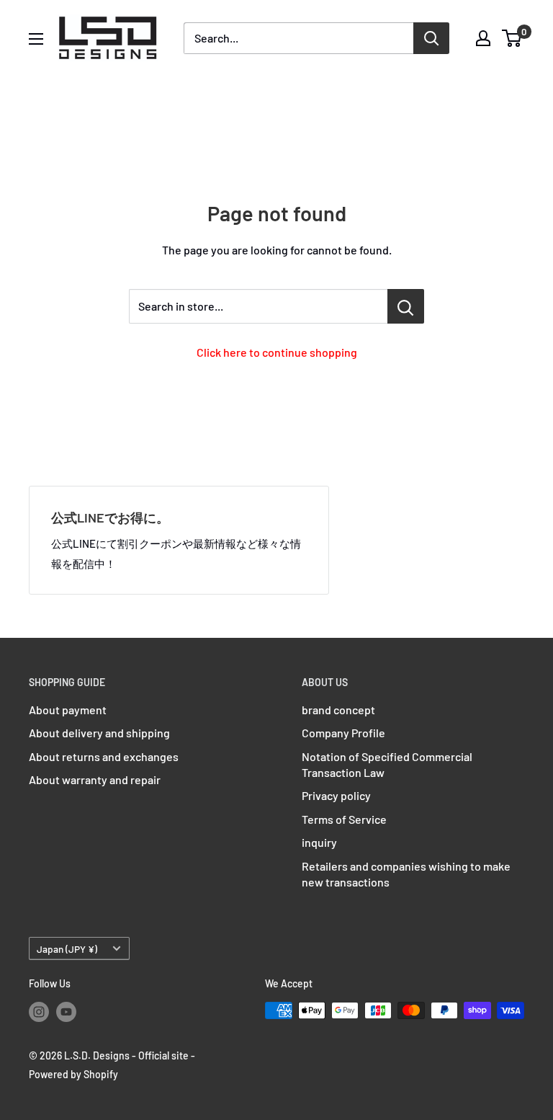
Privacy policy (336, 795)
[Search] (431, 38)
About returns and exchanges (104, 756)
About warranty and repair (95, 779)
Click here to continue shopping (277, 352)
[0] (512, 38)
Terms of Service (344, 819)
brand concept (338, 709)
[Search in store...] (405, 306)
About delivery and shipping (99, 732)
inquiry (319, 842)
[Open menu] (36, 39)
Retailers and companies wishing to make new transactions (406, 874)
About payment (68, 709)
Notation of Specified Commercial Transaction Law (387, 764)
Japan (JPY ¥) (67, 949)
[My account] (483, 38)
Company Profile (343, 732)
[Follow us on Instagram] (39, 1012)
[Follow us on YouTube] (66, 1012)
